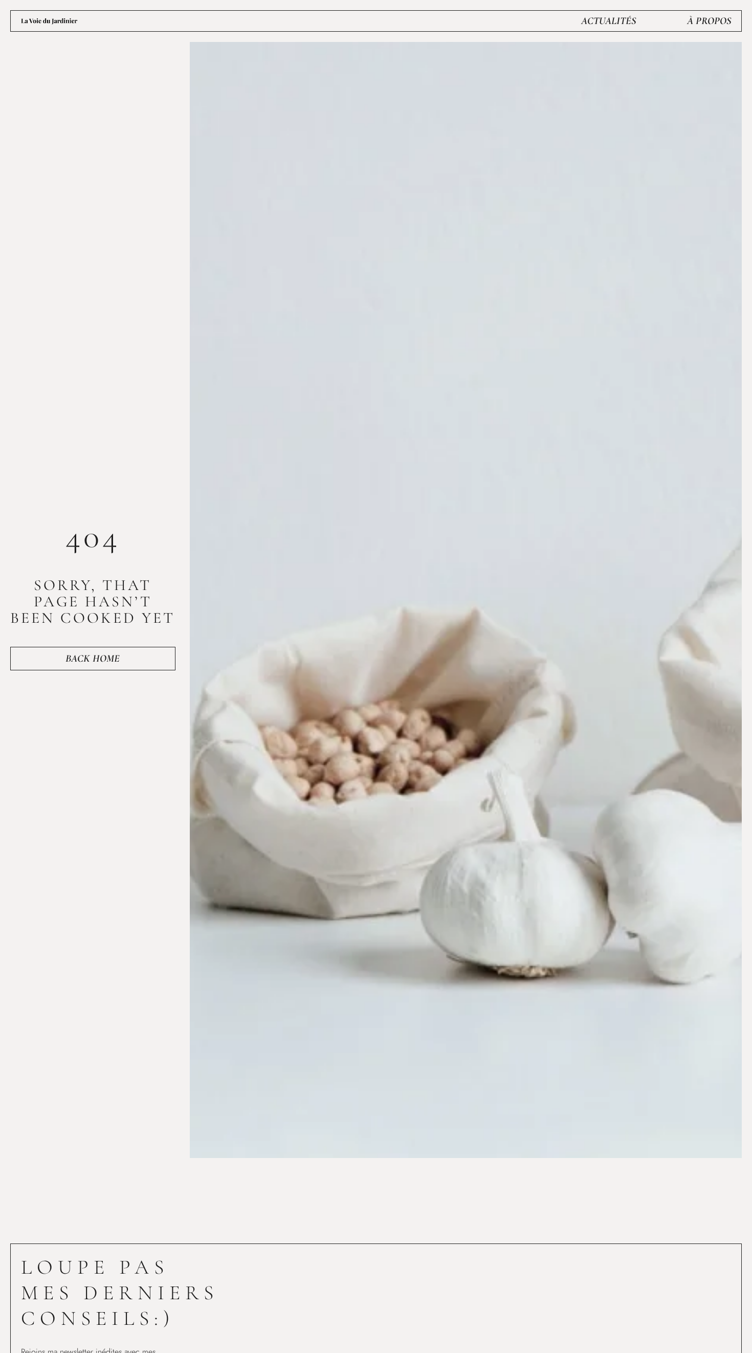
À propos (709, 21)
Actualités (608, 21)
